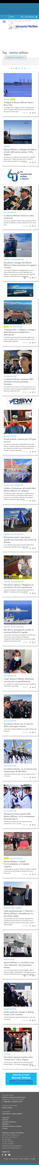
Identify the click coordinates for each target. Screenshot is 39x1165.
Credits (33, 1159)
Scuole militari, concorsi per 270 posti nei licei (20, 440)
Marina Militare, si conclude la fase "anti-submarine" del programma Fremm (19, 965)
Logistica (7, 260)
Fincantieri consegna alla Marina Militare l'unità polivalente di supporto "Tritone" (20, 265)
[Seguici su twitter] (6, 1154)
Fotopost (5, 1120)
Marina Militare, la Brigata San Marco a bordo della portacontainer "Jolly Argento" (20, 152)
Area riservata (30, 17)
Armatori (7, 146)
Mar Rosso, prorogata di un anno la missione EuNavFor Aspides (18, 631)
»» (29, 68)
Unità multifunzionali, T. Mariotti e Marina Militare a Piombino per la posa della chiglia (19, 913)
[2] (19, 68)
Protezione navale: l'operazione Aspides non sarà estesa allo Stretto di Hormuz (20, 539)
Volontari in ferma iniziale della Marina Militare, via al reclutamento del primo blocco (19, 816)
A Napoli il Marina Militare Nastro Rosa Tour (18, 103)
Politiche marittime (10, 212)
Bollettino (5, 1124)
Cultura (6, 99)
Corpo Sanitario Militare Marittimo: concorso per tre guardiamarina (19, 680)
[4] (25, 68)
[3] (22, 68)
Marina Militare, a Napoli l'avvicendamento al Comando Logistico (16, 864)
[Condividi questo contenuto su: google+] (32, 113)
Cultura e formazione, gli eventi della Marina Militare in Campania (19, 489)
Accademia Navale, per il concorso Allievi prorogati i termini (18, 725)
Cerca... (12, 17)
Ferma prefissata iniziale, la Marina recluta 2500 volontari (19, 1013)
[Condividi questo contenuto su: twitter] (30, 113)
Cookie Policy (13, 1159)
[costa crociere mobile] (20, 290)
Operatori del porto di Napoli (11, 1126)
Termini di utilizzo (24, 1159)
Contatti (4, 1128)
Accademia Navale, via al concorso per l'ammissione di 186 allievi (20, 770)
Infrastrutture (9, 908)
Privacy (6, 1159)
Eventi (13, 99)
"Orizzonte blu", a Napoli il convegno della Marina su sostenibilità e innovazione (20, 332)
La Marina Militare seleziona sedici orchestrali (19, 216)
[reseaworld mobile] (20, 402)
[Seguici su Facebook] (2, 1154)
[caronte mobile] (20, 175)
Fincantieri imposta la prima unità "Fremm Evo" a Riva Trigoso (18, 1058)
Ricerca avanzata (15, 57)
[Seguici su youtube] (9, 1154)
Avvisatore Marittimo (9, 1122)
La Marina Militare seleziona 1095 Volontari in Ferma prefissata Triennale (18, 381)
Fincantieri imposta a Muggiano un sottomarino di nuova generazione (18, 586)
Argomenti (5, 1117)
